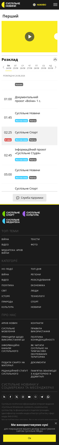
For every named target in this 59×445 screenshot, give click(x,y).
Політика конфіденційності (43, 338)
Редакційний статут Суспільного (15, 372)
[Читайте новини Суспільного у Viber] (35, 396)
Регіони (36, 274)
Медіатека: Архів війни (12, 252)
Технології (38, 296)
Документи (38, 362)
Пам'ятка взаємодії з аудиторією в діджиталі (44, 373)
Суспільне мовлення (8, 330)
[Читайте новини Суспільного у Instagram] (22, 396)
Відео (5, 244)
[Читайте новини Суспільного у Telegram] (41, 396)
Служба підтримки (32, 197)
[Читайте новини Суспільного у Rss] (4, 396)
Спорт (35, 301)
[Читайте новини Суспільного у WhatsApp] (48, 396)
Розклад (10, 59)
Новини (36, 306)
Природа (7, 301)
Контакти (37, 323)
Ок (29, 438)
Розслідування (41, 279)
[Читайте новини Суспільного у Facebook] (10, 396)
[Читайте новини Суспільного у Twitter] (16, 396)
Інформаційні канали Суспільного (10, 348)
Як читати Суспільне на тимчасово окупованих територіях (39, 351)
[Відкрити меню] (56, 4)
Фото (34, 244)
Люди (35, 290)
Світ (4, 290)
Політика (8, 285)
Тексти (35, 239)
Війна (5, 239)
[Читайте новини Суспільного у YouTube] (29, 396)
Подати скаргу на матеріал (13, 364)
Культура (8, 306)
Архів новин (9, 323)
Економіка (38, 285)
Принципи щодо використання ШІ (13, 338)
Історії (6, 296)
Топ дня (36, 268)
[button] (29, 36)
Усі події (7, 268)
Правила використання (40, 330)
